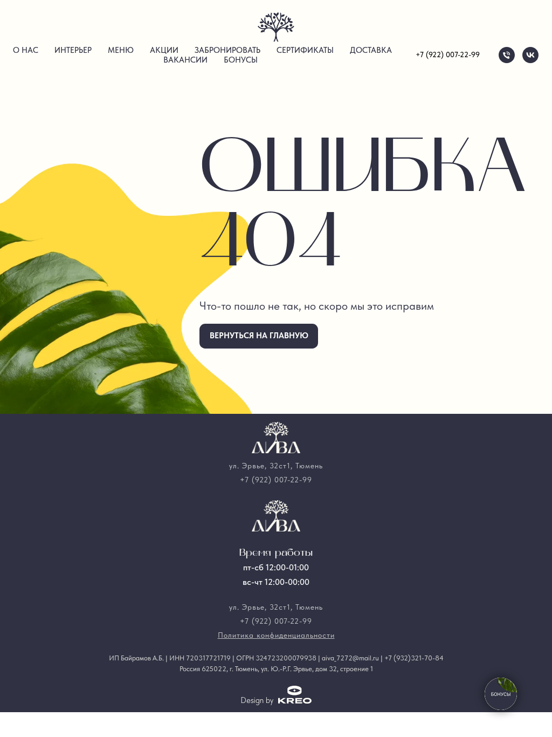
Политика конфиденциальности (276, 635)
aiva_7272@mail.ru (350, 658)
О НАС (25, 50)
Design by (256, 700)
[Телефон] (507, 55)
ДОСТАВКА (371, 50)
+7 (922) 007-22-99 (448, 54)
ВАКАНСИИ (185, 60)
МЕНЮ (121, 50)
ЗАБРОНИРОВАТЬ (227, 50)
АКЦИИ (164, 50)
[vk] (530, 55)
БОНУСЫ (241, 60)
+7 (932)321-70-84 (414, 658)
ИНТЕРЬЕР (73, 50)
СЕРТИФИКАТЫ (305, 50)
